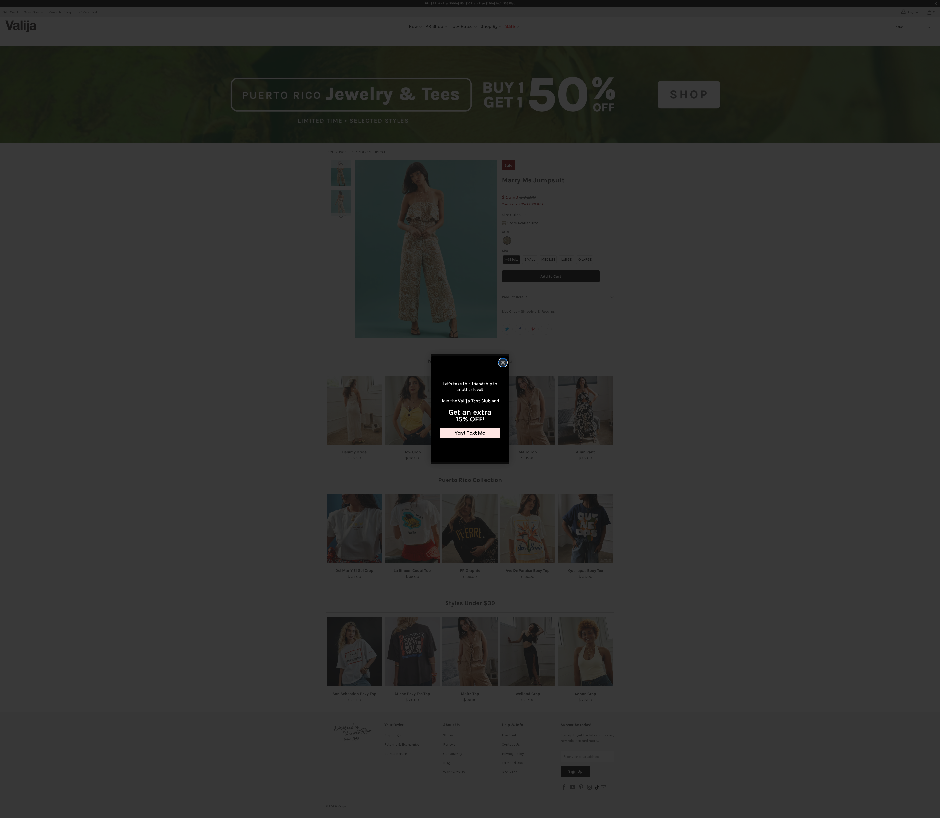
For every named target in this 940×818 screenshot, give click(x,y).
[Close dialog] (503, 362)
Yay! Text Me (470, 433)
